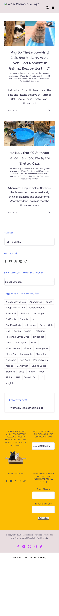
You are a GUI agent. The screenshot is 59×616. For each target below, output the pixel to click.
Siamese (10, 371)
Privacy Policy (40, 557)
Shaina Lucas (39, 365)
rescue (9, 365)
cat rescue (30, 325)
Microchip (41, 354)
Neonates (11, 360)
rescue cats (26, 179)
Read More (12, 111)
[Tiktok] (25, 261)
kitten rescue (13, 348)
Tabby (31, 371)
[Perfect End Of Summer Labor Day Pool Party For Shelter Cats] (29, 133)
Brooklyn (39, 313)
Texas (41, 371)
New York (25, 360)
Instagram (21, 342)
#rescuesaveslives (16, 302)
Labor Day (42, 174)
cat (33, 319)
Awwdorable (14, 76)
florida (17, 331)
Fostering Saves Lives (17, 336)
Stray (21, 371)
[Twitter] (15, 261)
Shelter (35, 179)
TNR (18, 377)
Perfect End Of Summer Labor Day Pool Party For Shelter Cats (29, 158)
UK (41, 377)
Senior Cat (22, 365)
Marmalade (44, 79)
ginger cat (38, 336)
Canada (24, 319)
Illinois (36, 79)
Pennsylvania (40, 360)
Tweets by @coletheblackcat (26, 407)
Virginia (10, 383)
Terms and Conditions (22, 557)
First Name (43, 489)
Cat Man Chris (13, 325)
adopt (49, 302)
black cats (25, 313)
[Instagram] (20, 261)
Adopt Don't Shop (15, 307)
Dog (8, 331)
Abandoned (36, 302)
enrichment (33, 174)
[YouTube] (10, 261)
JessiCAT (15, 73)
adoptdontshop (37, 307)
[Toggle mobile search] (47, 7)
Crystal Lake (35, 76)
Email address (43, 503)
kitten (34, 342)
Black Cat (11, 313)
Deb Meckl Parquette (39, 171)
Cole (28, 76)
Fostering (40, 331)
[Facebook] (5, 261)
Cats (42, 325)
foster (27, 331)
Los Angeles (41, 348)
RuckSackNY (42, 538)
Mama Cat (11, 354)
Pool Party (24, 176)
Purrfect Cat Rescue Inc (29, 81)
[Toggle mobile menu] (53, 7)
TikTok (9, 377)
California (11, 319)
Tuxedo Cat (30, 377)
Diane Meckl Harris (26, 79)
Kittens (27, 348)
